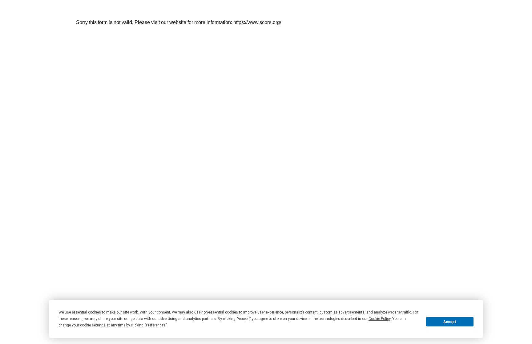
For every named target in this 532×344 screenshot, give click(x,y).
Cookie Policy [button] (379, 319)
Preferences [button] (155, 325)
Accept (449, 322)
